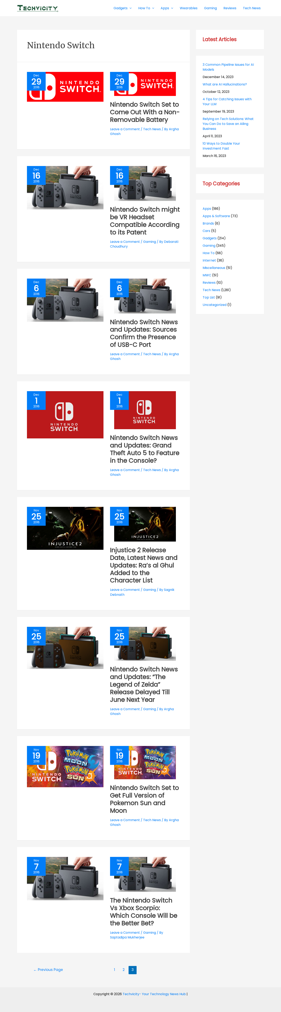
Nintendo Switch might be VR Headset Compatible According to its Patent (145, 221)
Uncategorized (214, 304)
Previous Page (48, 969)
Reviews (209, 282)
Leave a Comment (125, 129)
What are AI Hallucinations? (225, 84)
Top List (209, 297)
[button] (130, 8)
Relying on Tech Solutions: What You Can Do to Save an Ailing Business (228, 123)
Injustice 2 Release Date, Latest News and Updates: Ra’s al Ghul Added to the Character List (144, 565)
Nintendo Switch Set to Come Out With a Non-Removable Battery (145, 112)
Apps (207, 208)
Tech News (152, 129)
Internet (209, 260)
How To (209, 253)
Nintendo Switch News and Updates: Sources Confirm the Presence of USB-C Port (144, 333)
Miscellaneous (214, 267)
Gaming (149, 241)
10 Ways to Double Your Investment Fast (221, 146)
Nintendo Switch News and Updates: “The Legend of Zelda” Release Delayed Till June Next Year (144, 684)
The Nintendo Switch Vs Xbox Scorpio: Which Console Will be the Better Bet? (143, 912)
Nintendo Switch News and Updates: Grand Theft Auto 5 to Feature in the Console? (144, 449)
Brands (208, 223)
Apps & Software (216, 216)
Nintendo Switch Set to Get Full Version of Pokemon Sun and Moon (144, 799)
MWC (207, 275)
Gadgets (210, 238)
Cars (206, 230)
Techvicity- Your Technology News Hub (154, 994)
